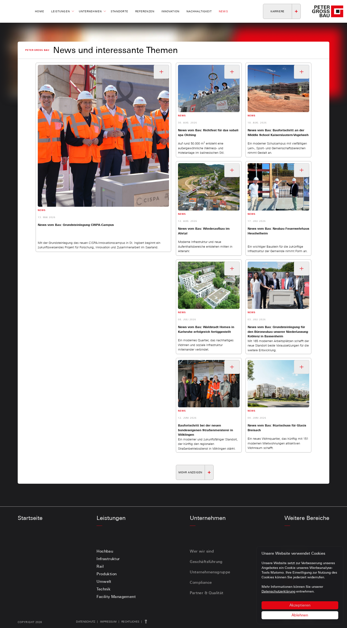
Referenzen (144, 11)
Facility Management (116, 596)
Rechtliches (130, 621)
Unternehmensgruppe (210, 572)
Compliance (201, 582)
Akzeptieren (299, 605)
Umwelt (104, 581)
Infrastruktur (108, 559)
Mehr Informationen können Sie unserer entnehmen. (292, 589)
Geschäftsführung (206, 561)
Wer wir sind (202, 551)
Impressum (108, 621)
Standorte (119, 11)
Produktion (107, 574)
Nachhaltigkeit (199, 11)
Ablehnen (300, 615)
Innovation (170, 11)
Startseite (30, 518)
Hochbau (105, 551)
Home (39, 11)
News (223, 11)
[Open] (161, 72)
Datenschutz (85, 621)
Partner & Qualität (206, 593)
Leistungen (60, 11)
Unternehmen (90, 11)
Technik (103, 589)
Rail (100, 566)
